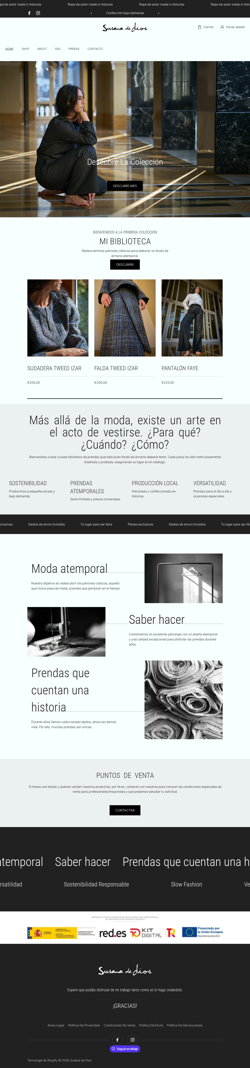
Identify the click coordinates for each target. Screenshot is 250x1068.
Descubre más (144, 186)
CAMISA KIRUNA (45, 368)
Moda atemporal (69, 568)
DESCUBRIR (125, 265)
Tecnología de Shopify (42, 1060)
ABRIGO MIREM (179, 368)
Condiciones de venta (119, 1025)
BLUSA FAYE (107, 368)
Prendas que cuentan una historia (60, 690)
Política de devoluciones (184, 1025)
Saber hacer (157, 619)
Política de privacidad (84, 1025)
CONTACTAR (125, 810)
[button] (157, 13)
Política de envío (151, 1025)
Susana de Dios (80, 1060)
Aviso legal (56, 1025)
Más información (133, 629)
